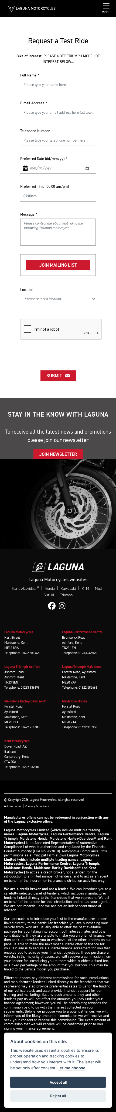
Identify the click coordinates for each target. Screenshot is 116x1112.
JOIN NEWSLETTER (58, 454)
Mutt (98, 588)
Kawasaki (68, 588)
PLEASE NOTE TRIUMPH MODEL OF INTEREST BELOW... (58, 58)
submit (55, 376)
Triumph (66, 595)
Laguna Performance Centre (82, 632)
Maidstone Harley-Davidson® (25, 701)
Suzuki (49, 595)
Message (28, 214)
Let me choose (71, 1068)
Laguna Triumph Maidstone (81, 666)
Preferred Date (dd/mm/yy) (43, 158)
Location (26, 289)
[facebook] (53, 606)
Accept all (58, 1082)
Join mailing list (58, 265)
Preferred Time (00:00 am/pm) (44, 186)
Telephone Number (35, 130)
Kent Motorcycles (16, 741)
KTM (85, 588)
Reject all (58, 1096)
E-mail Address (33, 103)
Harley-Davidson (25, 588)
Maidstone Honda (74, 701)
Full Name (29, 75)
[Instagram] (64, 606)
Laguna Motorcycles (36, 8)
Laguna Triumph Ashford (22, 666)
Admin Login (12, 806)
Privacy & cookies (37, 806)
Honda (50, 588)
